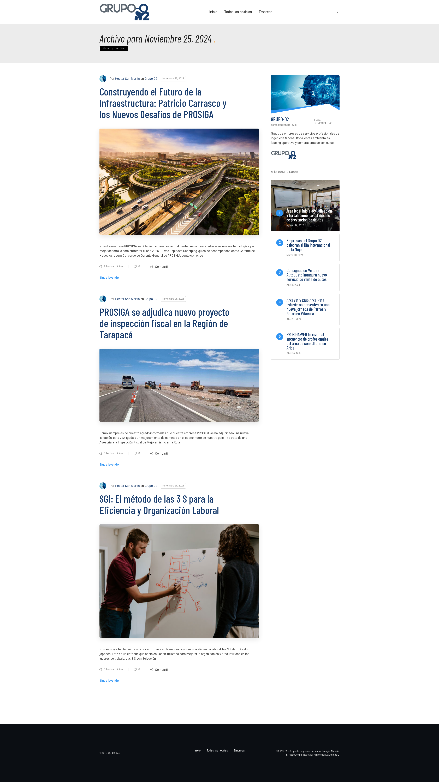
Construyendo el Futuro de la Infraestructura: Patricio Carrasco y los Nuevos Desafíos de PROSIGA (163, 102)
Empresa (265, 11)
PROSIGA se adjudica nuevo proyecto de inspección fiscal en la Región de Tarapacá (164, 322)
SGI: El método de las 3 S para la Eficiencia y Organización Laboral (159, 504)
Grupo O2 (151, 78)
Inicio (213, 11)
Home (106, 48)
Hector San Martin (127, 78)
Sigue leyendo (109, 277)
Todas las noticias (238, 11)
